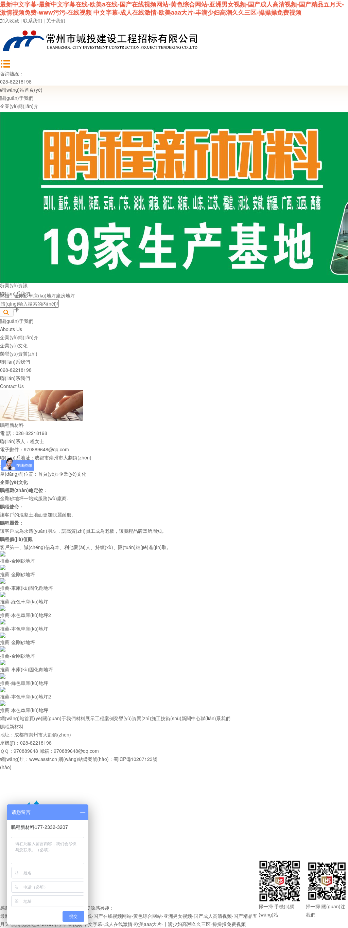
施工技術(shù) (166, 718)
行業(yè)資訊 (14, 285)
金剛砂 (21, 295)
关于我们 (55, 20)
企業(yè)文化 (14, 345)
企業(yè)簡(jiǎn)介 (19, 106)
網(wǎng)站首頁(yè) (21, 89)
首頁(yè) (47, 473)
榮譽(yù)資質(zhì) (18, 353)
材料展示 (85, 718)
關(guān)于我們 (16, 97)
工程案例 (104, 718)
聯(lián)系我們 (15, 361)
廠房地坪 (65, 295)
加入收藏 (9, 20)
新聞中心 (191, 718)
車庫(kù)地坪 (42, 295)
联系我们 (32, 20)
